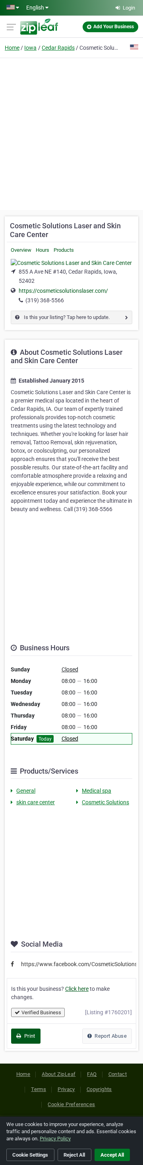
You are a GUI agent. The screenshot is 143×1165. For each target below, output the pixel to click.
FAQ (92, 1074)
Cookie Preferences (71, 1104)
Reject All (74, 1155)
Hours (42, 250)
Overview (21, 250)
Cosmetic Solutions (105, 802)
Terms (38, 1089)
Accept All (112, 1155)
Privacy (66, 1089)
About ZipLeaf (58, 1074)
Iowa (30, 48)
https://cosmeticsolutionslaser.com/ (63, 291)
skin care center (35, 802)
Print (29, 1036)
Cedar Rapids (58, 48)
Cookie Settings (30, 1155)
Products (64, 250)
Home (12, 48)
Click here (77, 989)
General (25, 791)
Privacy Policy (55, 1139)
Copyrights (99, 1089)
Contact (117, 1074)
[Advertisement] (71, 132)
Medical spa (96, 791)
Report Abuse (110, 1036)
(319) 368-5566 (44, 300)
